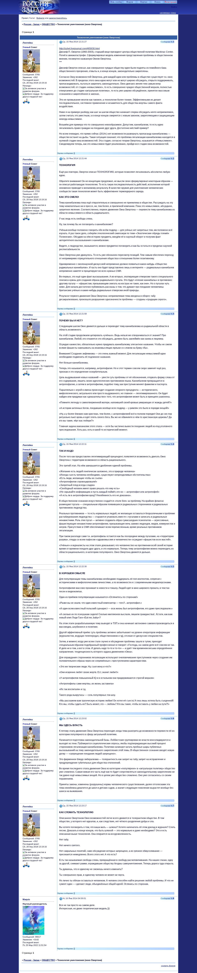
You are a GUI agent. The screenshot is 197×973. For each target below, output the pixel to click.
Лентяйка (28, 43)
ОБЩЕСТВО (48, 24)
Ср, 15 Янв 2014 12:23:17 (75, 806)
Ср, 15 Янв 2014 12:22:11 (75, 444)
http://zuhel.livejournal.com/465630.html (79, 48)
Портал (143, 2)
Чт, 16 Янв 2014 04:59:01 (74, 898)
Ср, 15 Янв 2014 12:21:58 (75, 314)
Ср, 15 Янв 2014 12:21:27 (75, 42)
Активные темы (168, 13)
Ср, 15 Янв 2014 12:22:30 (75, 566)
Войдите (40, 18)
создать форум (168, 966)
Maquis (26, 899)
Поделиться (61, 42)
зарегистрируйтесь (58, 18)
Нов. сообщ (116, 2)
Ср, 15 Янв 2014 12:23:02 (75, 718)
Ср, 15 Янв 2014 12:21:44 (75, 158)
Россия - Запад (32, 24)
